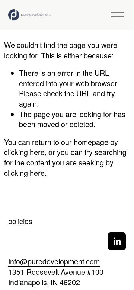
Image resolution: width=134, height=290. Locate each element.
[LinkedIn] (117, 241)
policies (20, 221)
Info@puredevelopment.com (54, 261)
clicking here (24, 151)
